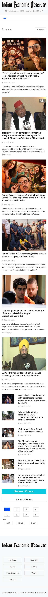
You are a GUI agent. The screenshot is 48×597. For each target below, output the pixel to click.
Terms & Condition (27, 592)
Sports (34, 566)
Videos (12, 579)
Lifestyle (34, 573)
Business (34, 560)
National (12, 560)
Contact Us (41, 592)
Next (20, 523)
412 (8, 523)
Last (33, 523)
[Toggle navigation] (5, 18)
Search (40, 29)
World (12, 566)
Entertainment (12, 573)
